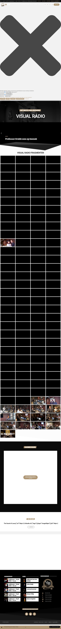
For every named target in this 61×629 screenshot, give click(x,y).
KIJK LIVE (56, 4)
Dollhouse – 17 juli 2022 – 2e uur (14, 594)
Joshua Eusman (31, 589)
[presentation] (2, 133)
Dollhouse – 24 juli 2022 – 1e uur (14, 580)
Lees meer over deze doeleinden (25, 97)
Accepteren (3, 98)
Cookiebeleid (2, 100)
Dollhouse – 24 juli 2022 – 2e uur (14, 585)
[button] (30, 45)
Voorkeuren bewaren (20, 98)
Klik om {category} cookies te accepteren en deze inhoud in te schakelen (30, 477)
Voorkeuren (13, 98)
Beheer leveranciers (15, 97)
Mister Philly (30, 594)
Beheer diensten (8, 97)
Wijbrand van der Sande (32, 580)
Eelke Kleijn (30, 584)
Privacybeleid (7, 100)
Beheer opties (2, 97)
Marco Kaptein (31, 599)
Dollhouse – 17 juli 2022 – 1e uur (14, 590)
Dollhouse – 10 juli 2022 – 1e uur (14, 599)
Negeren (7, 98)
